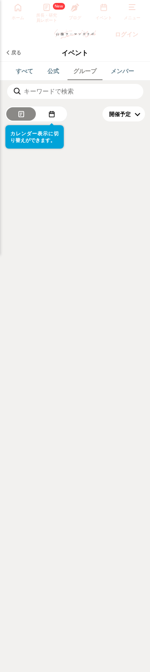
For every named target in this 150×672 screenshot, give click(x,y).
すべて (24, 70)
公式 (53, 70)
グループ (85, 70)
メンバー (122, 70)
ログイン (126, 34)
